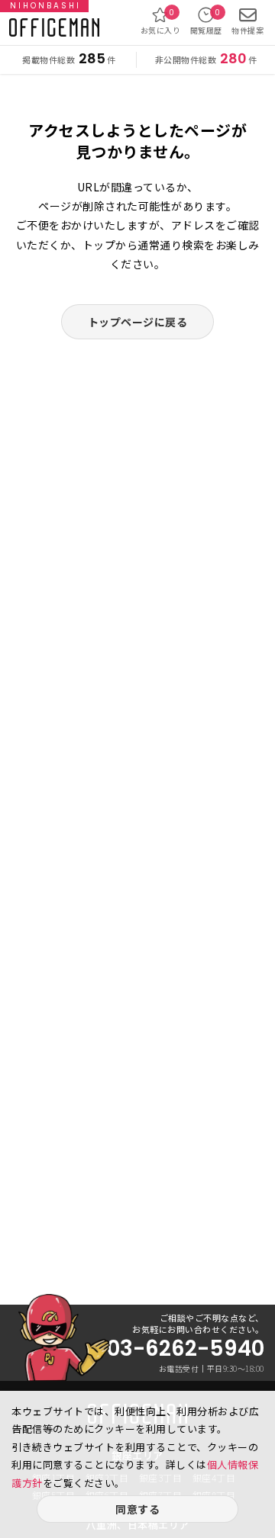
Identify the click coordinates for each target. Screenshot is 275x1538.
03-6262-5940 (185, 1349)
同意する (137, 1509)
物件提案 (247, 30)
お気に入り (161, 21)
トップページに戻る (138, 321)
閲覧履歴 (206, 21)
